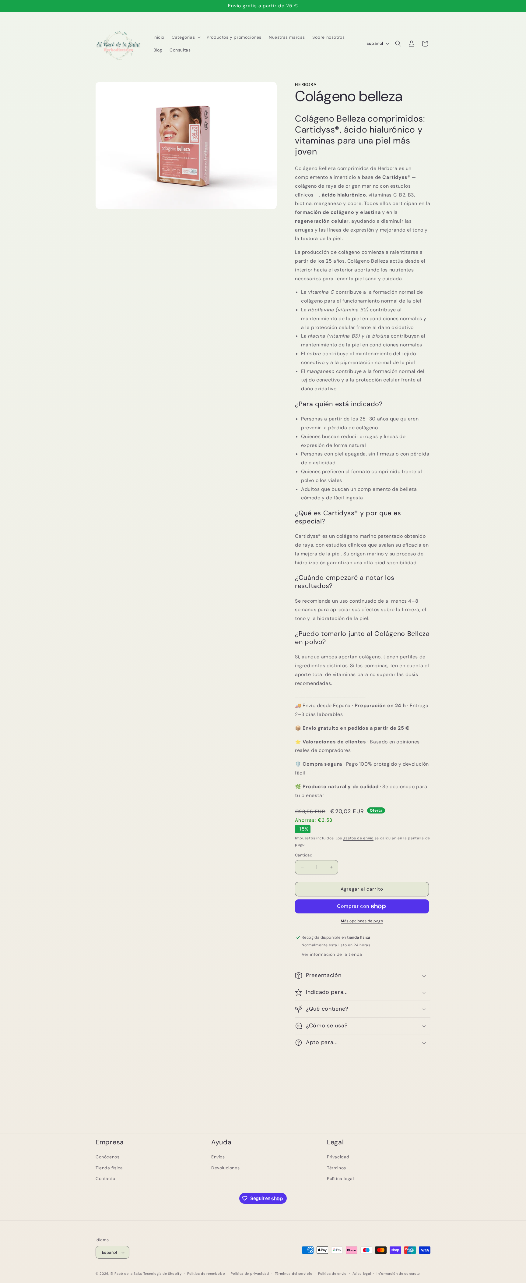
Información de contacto (398, 1273)
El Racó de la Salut (126, 1274)
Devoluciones (225, 1167)
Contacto (105, 1178)
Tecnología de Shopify (162, 1274)
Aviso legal (361, 1273)
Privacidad (338, 1157)
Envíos (218, 1157)
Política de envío (332, 1273)
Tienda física (109, 1167)
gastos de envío (358, 838)
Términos (336, 1167)
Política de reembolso (206, 1273)
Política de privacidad (250, 1273)
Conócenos (107, 1157)
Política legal (340, 1178)
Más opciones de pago (362, 921)
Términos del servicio (294, 1273)
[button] (185, 37)
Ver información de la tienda (332, 954)
